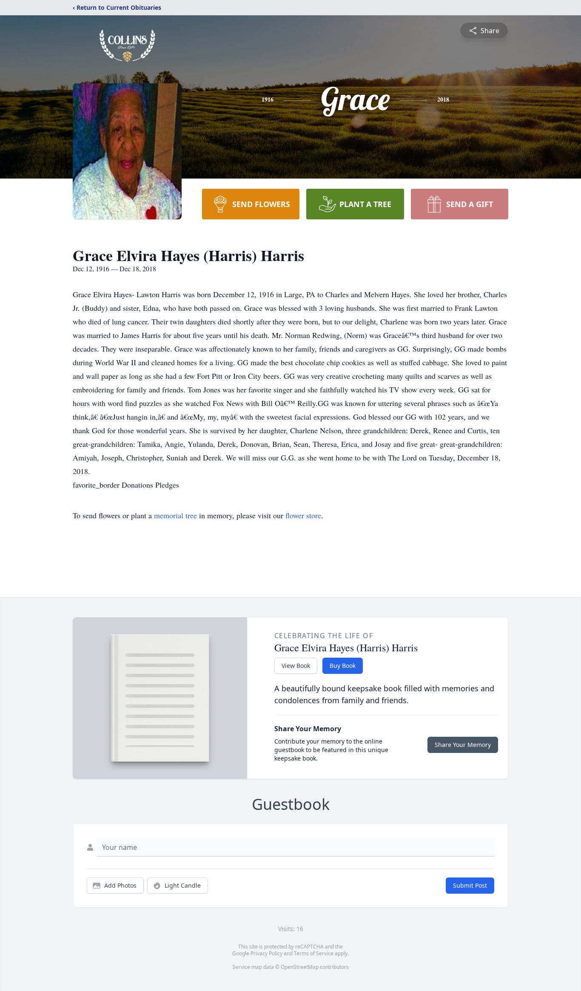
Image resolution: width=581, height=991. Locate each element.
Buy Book (343, 666)
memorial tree (175, 515)
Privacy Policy (266, 953)
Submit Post (470, 885)
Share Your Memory (463, 745)
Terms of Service (313, 953)
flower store (303, 515)
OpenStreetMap (300, 967)
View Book (296, 666)
